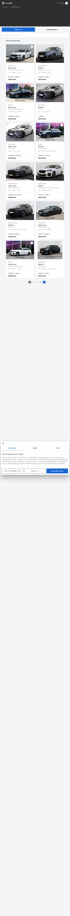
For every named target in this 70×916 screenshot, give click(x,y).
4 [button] (36, 282)
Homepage (5, 7)
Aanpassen (34, 471)
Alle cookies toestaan (57, 471)
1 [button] (29, 282)
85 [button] (40, 282)
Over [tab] (57, 448)
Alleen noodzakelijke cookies (12, 471)
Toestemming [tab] (12, 448)
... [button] (38, 282)
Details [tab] (35, 448)
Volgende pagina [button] (44, 282)
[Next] (24, 61)
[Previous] (15, 61)
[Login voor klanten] (63, 3)
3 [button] (34, 282)
